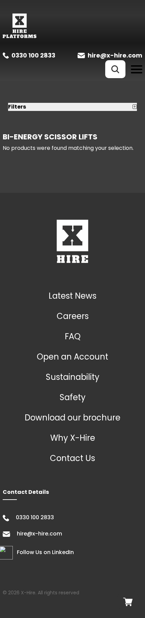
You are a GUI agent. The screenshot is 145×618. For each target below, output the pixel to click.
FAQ (73, 336)
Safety (73, 397)
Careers (73, 316)
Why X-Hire (72, 437)
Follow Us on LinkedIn (45, 552)
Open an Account (72, 356)
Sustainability (72, 377)
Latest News (72, 295)
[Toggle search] (115, 69)
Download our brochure (72, 417)
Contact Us (72, 458)
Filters (17, 107)
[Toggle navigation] (136, 69)
